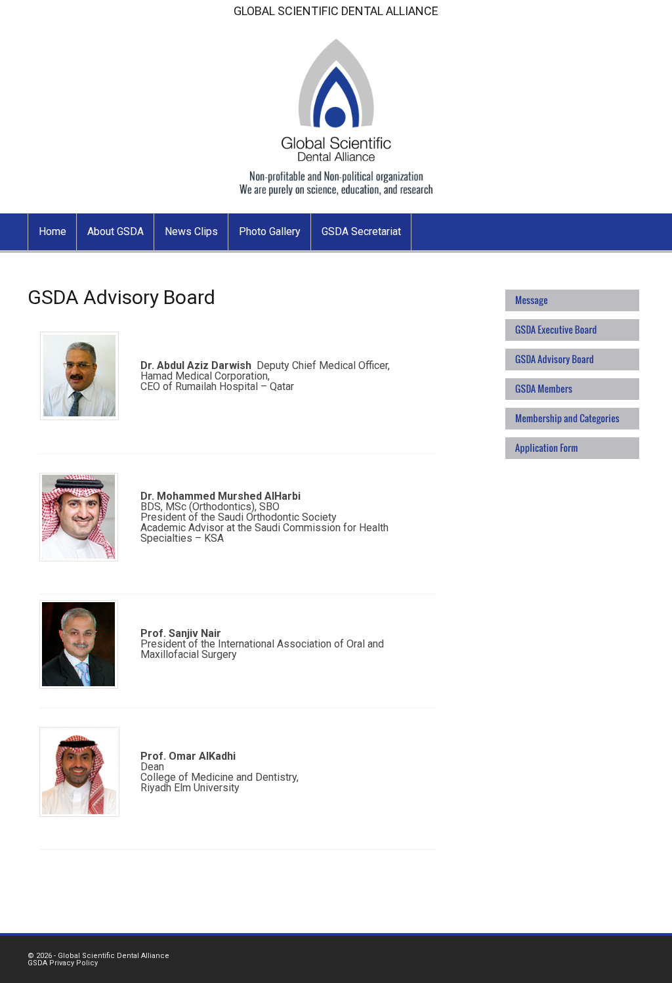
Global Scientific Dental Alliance (113, 955)
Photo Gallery (270, 231)
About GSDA (115, 231)
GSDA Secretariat (361, 231)
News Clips (191, 231)
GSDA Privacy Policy (63, 963)
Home (52, 231)
